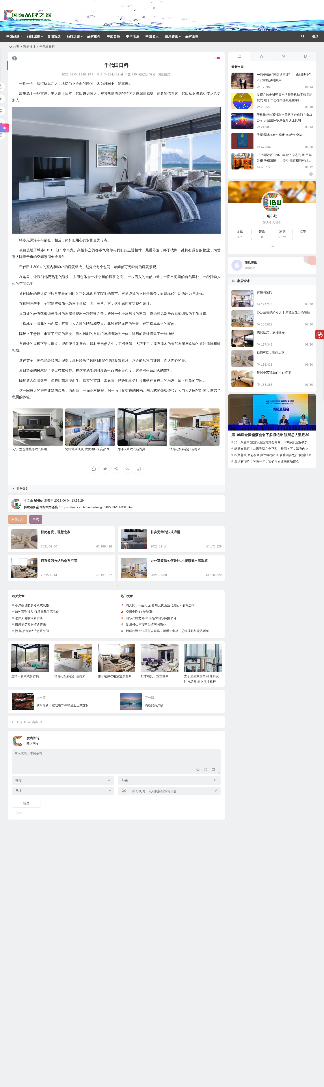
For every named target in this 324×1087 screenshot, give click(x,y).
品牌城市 (33, 36)
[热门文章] (283, 56)
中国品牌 (13, 36)
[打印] (121, 74)
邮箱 (125, 780)
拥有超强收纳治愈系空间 (59, 560)
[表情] (205, 770)
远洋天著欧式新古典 (131, 449)
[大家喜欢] (261, 56)
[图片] (213, 770)
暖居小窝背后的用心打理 (274, 372)
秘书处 (38, 500)
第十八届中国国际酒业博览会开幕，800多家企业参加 (270, 442)
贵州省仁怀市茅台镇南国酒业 (146, 624)
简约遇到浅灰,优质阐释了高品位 (87, 449)
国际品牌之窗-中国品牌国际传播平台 (151, 618)
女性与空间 (264, 292)
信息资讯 (171, 36)
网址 (18, 790)
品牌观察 (192, 36)
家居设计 (29, 46)
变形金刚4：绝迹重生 (140, 611)
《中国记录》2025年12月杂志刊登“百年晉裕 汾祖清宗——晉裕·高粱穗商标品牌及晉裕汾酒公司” (284, 160)
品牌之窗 (73, 36)
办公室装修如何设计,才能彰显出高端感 (179, 560)
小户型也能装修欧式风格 (30, 449)
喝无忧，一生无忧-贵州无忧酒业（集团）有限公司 (160, 605)
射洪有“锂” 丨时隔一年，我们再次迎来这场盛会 (266, 461)
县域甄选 (54, 36)
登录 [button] (315, 36)
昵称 (18, 780)
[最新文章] (239, 56)
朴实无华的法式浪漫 (165, 532)
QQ (124, 790)
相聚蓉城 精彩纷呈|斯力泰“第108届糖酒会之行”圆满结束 (272, 455)
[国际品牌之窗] (27, 19)
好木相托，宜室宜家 (155, 676)
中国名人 (152, 36)
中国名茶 (113, 36)
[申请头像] (216, 739)
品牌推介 (94, 36)
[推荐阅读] (305, 56)
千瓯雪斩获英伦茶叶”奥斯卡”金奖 (279, 135)
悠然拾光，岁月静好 (271, 332)
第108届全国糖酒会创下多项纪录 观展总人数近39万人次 (275, 435)
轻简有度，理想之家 (56, 532)
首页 (16, 46)
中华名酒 (132, 36)
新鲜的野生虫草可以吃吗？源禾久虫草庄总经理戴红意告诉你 (167, 631)
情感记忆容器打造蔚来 (184, 449)
